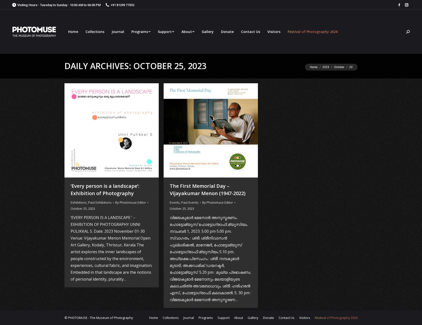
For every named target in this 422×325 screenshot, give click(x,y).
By (130, 202)
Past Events (190, 202)
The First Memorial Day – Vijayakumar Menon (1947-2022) (207, 190)
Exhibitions (79, 202)
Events (175, 202)
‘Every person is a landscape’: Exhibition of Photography (105, 190)
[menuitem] (73, 31)
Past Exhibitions (100, 202)
